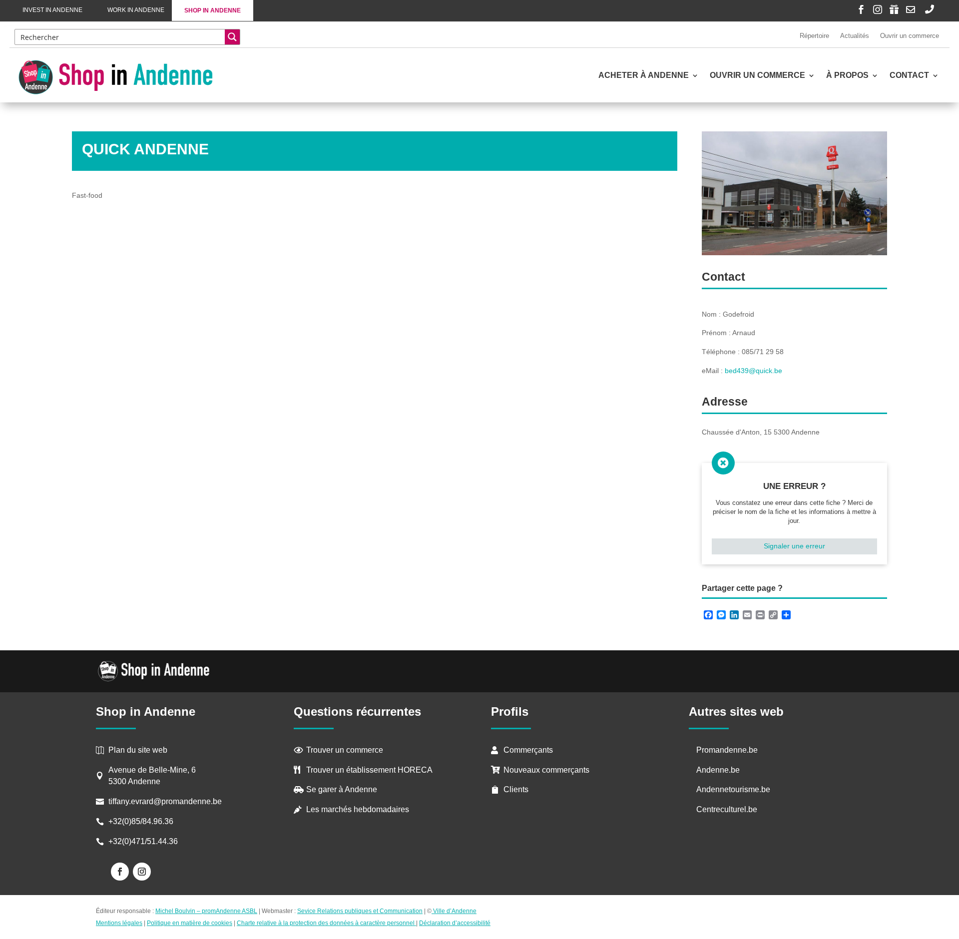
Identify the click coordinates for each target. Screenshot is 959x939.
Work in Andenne (135, 9)
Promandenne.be (727, 750)
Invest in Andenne (52, 9)
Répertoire (814, 35)
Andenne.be (718, 770)
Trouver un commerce (344, 750)
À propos (847, 75)
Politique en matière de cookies (189, 923)
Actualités (854, 35)
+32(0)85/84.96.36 (140, 821)
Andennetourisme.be (733, 789)
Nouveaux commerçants (546, 770)
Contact (909, 75)
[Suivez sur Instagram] (142, 872)
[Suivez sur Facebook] (120, 872)
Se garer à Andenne (341, 789)
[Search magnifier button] (232, 36)
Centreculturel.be (726, 809)
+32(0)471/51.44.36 (144, 841)
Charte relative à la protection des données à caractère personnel (326, 923)
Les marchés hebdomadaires (357, 809)
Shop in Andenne (212, 10)
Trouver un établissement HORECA (369, 770)
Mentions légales (119, 923)
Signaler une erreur (794, 546)
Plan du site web (137, 750)
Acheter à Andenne (643, 75)
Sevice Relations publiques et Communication (360, 911)
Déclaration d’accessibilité (454, 923)
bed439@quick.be (753, 371)
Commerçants (528, 750)
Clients (515, 789)
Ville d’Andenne (455, 911)
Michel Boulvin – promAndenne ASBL (206, 911)
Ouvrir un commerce (909, 35)
